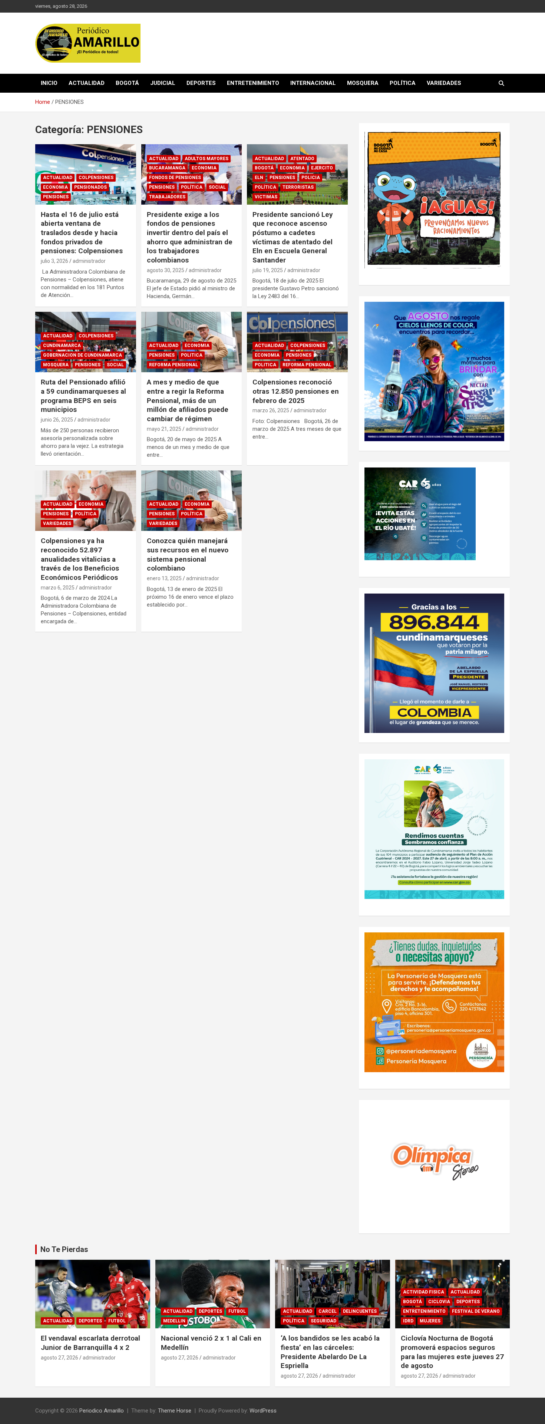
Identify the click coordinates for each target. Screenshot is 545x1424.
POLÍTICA (403, 83)
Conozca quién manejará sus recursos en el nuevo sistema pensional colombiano (187, 554)
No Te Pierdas (64, 1249)
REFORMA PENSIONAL (173, 364)
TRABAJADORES (167, 196)
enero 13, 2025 (164, 578)
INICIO (49, 83)
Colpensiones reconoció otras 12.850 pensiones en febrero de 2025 (295, 391)
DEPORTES (201, 83)
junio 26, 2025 (57, 420)
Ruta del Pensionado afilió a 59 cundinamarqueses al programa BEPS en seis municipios (83, 396)
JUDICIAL (162, 83)
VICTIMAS (266, 196)
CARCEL (327, 1311)
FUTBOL (117, 1321)
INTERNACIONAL (313, 83)
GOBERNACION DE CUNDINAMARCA (82, 355)
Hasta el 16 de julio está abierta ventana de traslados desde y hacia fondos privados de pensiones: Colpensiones (82, 232)
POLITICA (191, 355)
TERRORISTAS (298, 187)
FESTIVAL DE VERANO (476, 1311)
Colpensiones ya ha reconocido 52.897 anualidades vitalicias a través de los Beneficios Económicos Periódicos (80, 559)
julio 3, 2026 (54, 261)
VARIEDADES (444, 83)
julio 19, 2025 (267, 270)
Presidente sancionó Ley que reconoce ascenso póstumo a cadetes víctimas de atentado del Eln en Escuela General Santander (292, 237)
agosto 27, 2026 (59, 1358)
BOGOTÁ (127, 83)
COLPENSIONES (96, 177)
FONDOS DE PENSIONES (175, 177)
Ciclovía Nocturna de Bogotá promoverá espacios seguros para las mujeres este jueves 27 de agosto (452, 1352)
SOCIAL (217, 187)
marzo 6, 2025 (58, 588)
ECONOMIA (55, 187)
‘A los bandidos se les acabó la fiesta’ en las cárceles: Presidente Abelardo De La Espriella (330, 1352)
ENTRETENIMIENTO (253, 83)
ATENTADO (302, 158)
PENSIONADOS (90, 187)
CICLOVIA (439, 1301)
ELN (259, 177)
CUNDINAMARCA (62, 345)
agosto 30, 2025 (165, 270)
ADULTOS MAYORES (206, 158)
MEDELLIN (174, 1321)
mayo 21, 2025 (164, 429)
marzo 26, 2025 (270, 410)
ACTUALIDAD (87, 83)
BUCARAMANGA (167, 168)
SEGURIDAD (323, 1321)
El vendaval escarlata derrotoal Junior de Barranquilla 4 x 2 (90, 1343)
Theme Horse (174, 1410)
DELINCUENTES (360, 1311)
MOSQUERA (363, 83)
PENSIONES (56, 196)
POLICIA (310, 177)
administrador (89, 261)
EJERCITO (322, 168)
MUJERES (430, 1321)
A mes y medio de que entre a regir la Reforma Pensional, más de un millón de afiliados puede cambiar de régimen (187, 400)
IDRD (408, 1321)
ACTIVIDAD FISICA (423, 1292)
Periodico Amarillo (101, 1410)
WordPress (263, 1410)
